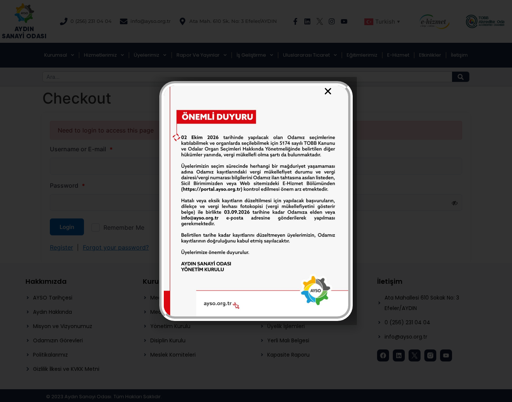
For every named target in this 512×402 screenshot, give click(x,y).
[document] (256, 201)
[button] (327, 91)
